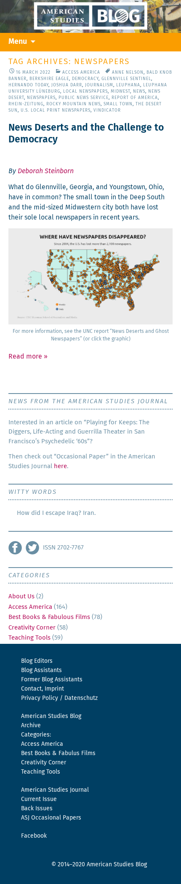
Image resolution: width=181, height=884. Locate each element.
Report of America (135, 98)
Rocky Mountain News (73, 104)
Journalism (99, 85)
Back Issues (37, 809)
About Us (21, 596)
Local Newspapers (85, 91)
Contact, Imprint (42, 689)
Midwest (120, 91)
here (60, 466)
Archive (31, 726)
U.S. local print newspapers (55, 110)
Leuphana (128, 85)
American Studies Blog (51, 716)
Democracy (85, 79)
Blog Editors (37, 661)
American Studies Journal (55, 790)
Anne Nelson (128, 72)
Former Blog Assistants (52, 680)
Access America (81, 72)
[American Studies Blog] (90, 16)
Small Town (118, 104)
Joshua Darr (66, 85)
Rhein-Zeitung (25, 104)
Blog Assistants (41, 670)
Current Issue (39, 799)
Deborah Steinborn (46, 171)
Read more (28, 356)
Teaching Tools (29, 638)
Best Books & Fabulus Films (58, 753)
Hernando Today (28, 85)
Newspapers (41, 98)
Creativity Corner (32, 627)
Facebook (34, 836)
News (139, 91)
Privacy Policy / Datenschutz (59, 698)
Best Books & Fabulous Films (49, 617)
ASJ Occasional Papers (51, 818)
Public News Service (84, 98)
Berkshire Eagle (49, 79)
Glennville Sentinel (126, 79)
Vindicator (107, 110)
